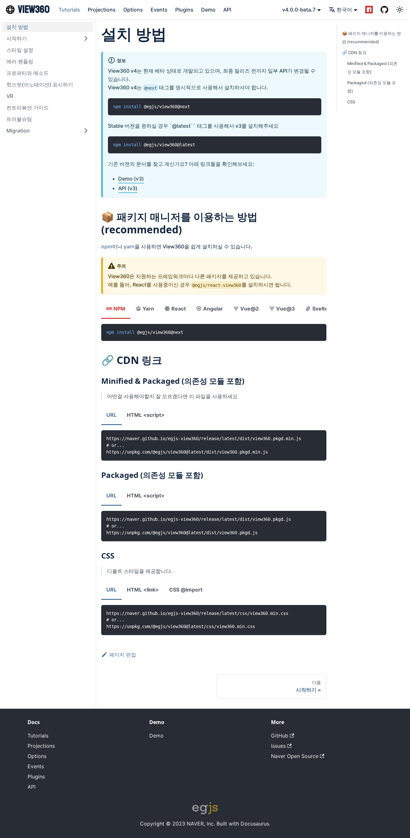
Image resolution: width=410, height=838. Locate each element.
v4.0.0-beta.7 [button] (299, 9)
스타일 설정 (19, 50)
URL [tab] (111, 415)
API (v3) (127, 188)
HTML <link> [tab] (143, 589)
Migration (18, 130)
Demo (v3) (131, 178)
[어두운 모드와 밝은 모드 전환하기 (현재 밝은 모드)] (400, 9)
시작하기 (16, 38)
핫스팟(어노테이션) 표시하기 (39, 84)
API (227, 9)
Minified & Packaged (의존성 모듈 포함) (372, 67)
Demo (208, 9)
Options (133, 9)
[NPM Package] (369, 9)
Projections (102, 9)
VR (9, 96)
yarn (129, 246)
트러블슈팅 (19, 119)
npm (106, 246)
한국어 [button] (344, 9)
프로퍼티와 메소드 (27, 73)
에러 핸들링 (19, 61)
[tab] (115, 309)
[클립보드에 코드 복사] (313, 106)
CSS (351, 102)
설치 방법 (17, 27)
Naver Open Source (294, 756)
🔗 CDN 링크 (354, 52)
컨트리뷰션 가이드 (27, 107)
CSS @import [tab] (185, 589)
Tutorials (69, 9)
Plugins (184, 9)
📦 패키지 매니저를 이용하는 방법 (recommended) (371, 37)
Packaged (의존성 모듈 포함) (371, 86)
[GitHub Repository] (384, 9)
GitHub (279, 735)
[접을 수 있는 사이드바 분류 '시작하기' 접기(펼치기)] (86, 38)
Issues (278, 746)
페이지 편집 (122, 654)
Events (159, 9)
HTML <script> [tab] (146, 415)
